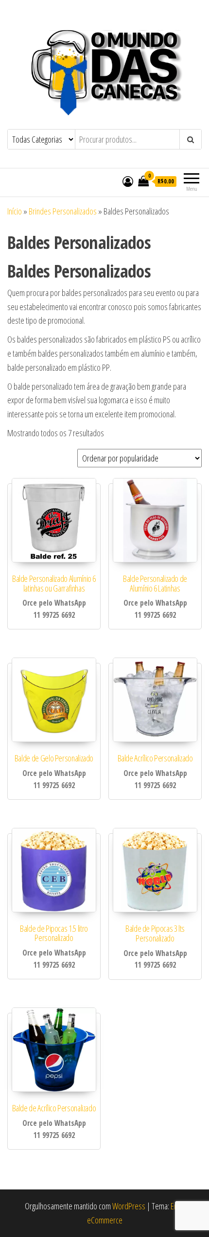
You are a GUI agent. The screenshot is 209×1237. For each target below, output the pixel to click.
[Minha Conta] (127, 181)
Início (14, 211)
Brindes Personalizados (63, 211)
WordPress (128, 1206)
